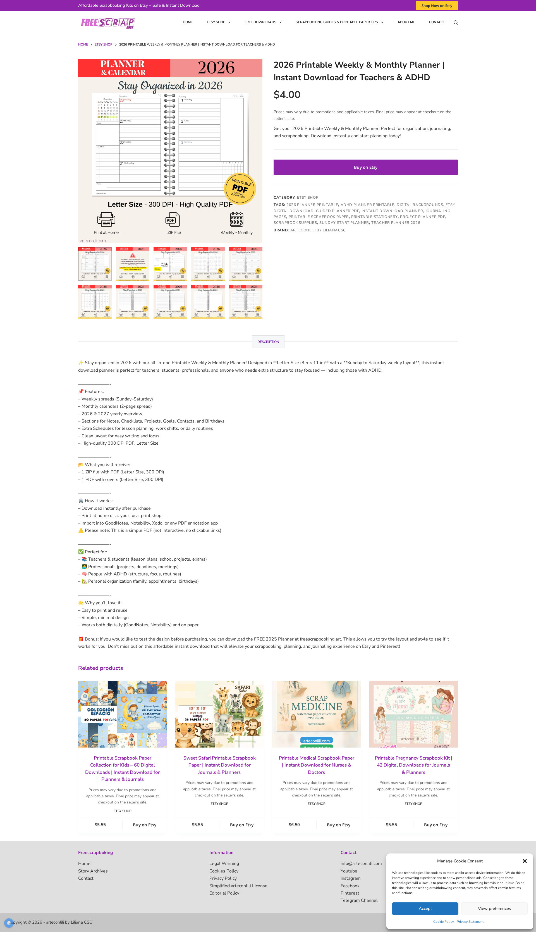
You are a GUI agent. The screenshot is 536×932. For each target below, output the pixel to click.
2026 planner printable (312, 204)
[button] (525, 861)
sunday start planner (344, 222)
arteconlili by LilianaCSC (318, 230)
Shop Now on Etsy (437, 5)
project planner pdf (422, 216)
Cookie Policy (443, 921)
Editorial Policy (224, 893)
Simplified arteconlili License (238, 886)
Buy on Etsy (365, 167)
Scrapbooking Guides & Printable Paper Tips (337, 22)
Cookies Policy (223, 871)
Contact (437, 22)
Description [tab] (268, 342)
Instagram (351, 878)
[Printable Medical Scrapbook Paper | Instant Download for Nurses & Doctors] (316, 714)
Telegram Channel (359, 900)
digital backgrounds (420, 204)
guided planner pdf (337, 211)
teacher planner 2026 (395, 222)
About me (406, 22)
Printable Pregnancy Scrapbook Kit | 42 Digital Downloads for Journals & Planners (413, 765)
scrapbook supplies (295, 222)
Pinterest (350, 893)
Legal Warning (224, 863)
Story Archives (93, 871)
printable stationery (374, 216)
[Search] (456, 22)
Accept (425, 908)
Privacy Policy (223, 878)
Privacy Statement (470, 921)
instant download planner (392, 211)
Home (188, 22)
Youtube (349, 871)
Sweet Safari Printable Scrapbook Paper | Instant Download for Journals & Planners (219, 765)
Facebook (350, 886)
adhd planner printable (367, 204)
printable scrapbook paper (319, 216)
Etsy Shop (216, 22)
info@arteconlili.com (361, 863)
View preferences (494, 908)
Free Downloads (260, 22)
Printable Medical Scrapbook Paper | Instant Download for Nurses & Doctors (316, 765)
